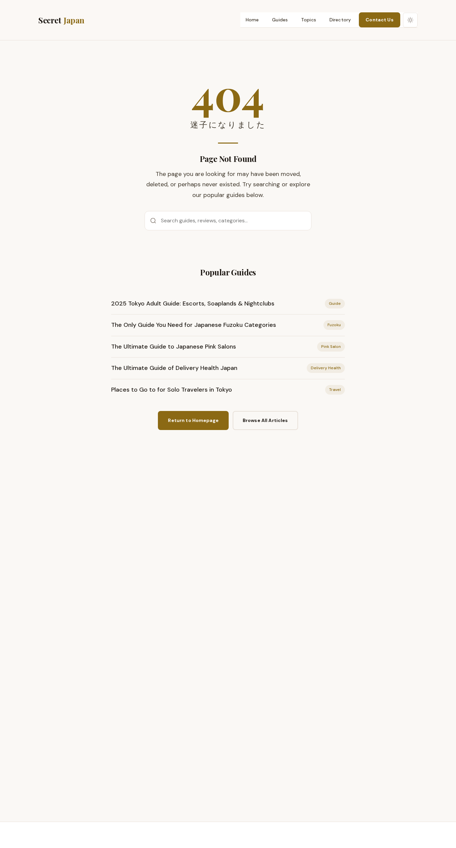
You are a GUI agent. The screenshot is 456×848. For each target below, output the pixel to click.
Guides (280, 20)
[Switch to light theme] (410, 20)
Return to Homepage (193, 420)
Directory (340, 20)
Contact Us (380, 20)
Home (252, 20)
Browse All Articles (265, 420)
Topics (308, 20)
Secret (61, 20)
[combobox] (228, 220)
